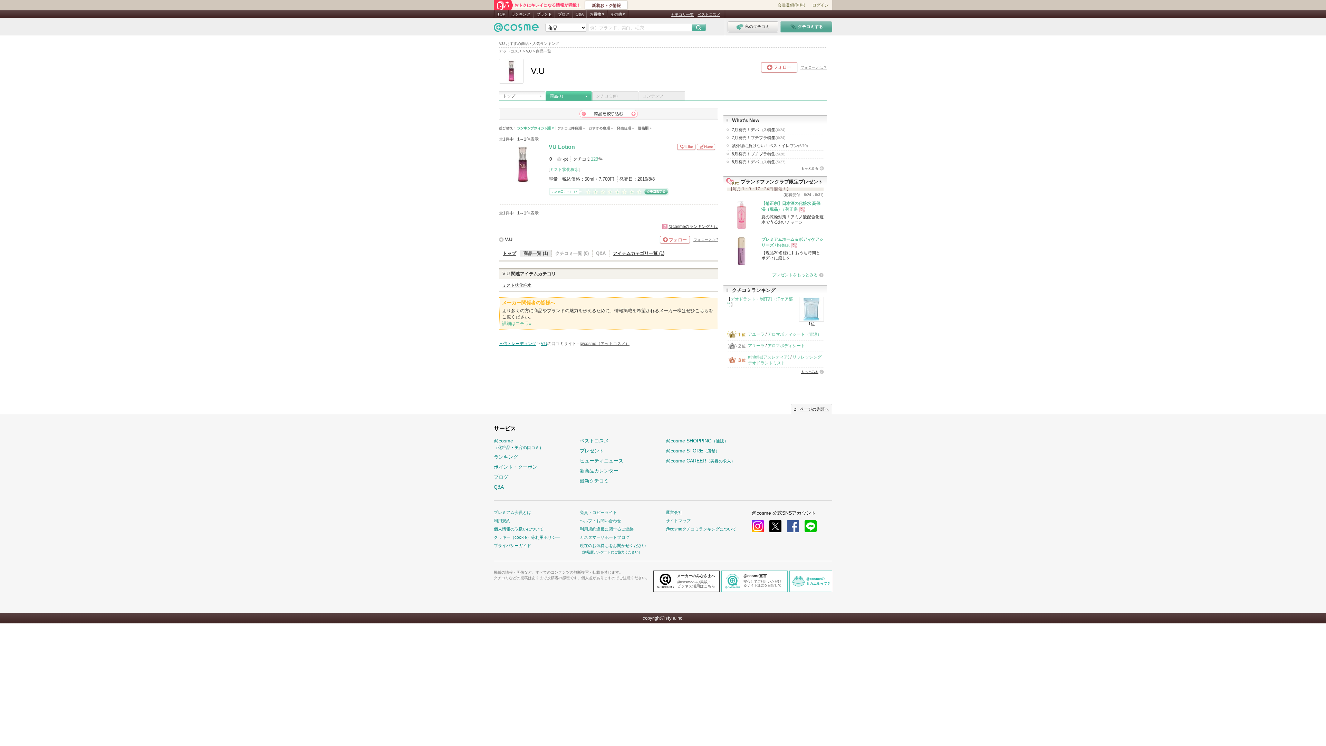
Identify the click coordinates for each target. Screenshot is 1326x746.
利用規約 (502, 520)
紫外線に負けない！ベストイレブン (770, 145)
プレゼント (592, 450)
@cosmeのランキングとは (693, 226)
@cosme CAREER (700, 460)
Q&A (580, 14)
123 (594, 159)
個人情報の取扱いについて (519, 529)
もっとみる (809, 168)
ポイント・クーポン (515, 467)
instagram (758, 526)
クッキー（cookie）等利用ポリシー (527, 537)
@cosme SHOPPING (697, 440)
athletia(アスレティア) (768, 357)
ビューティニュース (601, 460)
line (811, 526)
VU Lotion (562, 147)
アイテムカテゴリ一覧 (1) (638, 253)
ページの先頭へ (814, 409)
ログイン (820, 5)
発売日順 (625, 128)
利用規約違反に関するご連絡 (607, 529)
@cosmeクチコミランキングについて (701, 529)
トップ (509, 96)
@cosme (519, 444)
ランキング (520, 14)
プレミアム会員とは (512, 512)
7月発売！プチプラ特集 (759, 137)
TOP (501, 14)
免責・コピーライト (598, 512)
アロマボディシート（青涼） (794, 334)
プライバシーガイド (512, 545)
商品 (556, 96)
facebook (793, 526)
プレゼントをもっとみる (795, 274)
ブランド (544, 14)
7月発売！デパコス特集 (759, 129)
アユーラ (756, 334)
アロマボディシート (786, 345)
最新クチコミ (594, 481)
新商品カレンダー (599, 471)
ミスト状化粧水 (564, 169)
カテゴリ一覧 (682, 14)
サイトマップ (678, 520)
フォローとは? (705, 240)
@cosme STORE (693, 450)
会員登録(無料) (791, 5)
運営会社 (674, 512)
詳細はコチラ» (516, 323)
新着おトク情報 (606, 5)
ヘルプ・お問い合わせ (600, 520)
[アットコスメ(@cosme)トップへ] (516, 29)
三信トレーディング (517, 343)
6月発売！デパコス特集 (759, 162)
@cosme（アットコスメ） (605, 343)
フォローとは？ (813, 67)
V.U (508, 239)
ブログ (563, 14)
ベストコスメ (709, 14)
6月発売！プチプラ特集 (759, 154)
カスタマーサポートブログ (605, 537)
